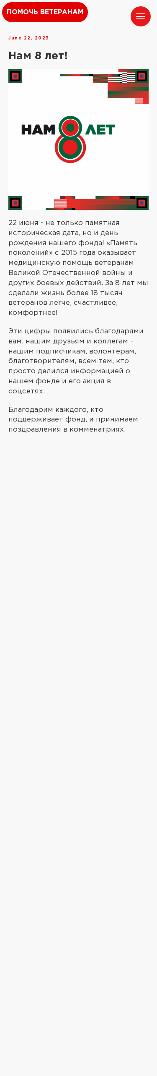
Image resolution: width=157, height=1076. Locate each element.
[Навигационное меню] (140, 16)
